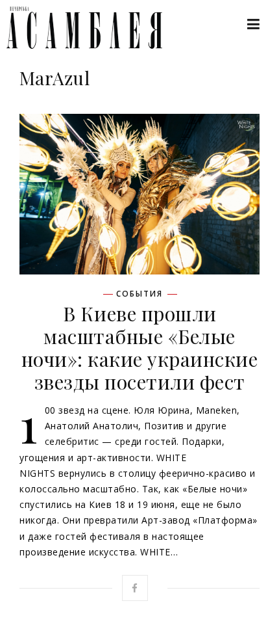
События (139, 294)
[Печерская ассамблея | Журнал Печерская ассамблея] (78, 28)
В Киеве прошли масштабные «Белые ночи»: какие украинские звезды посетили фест (139, 347)
